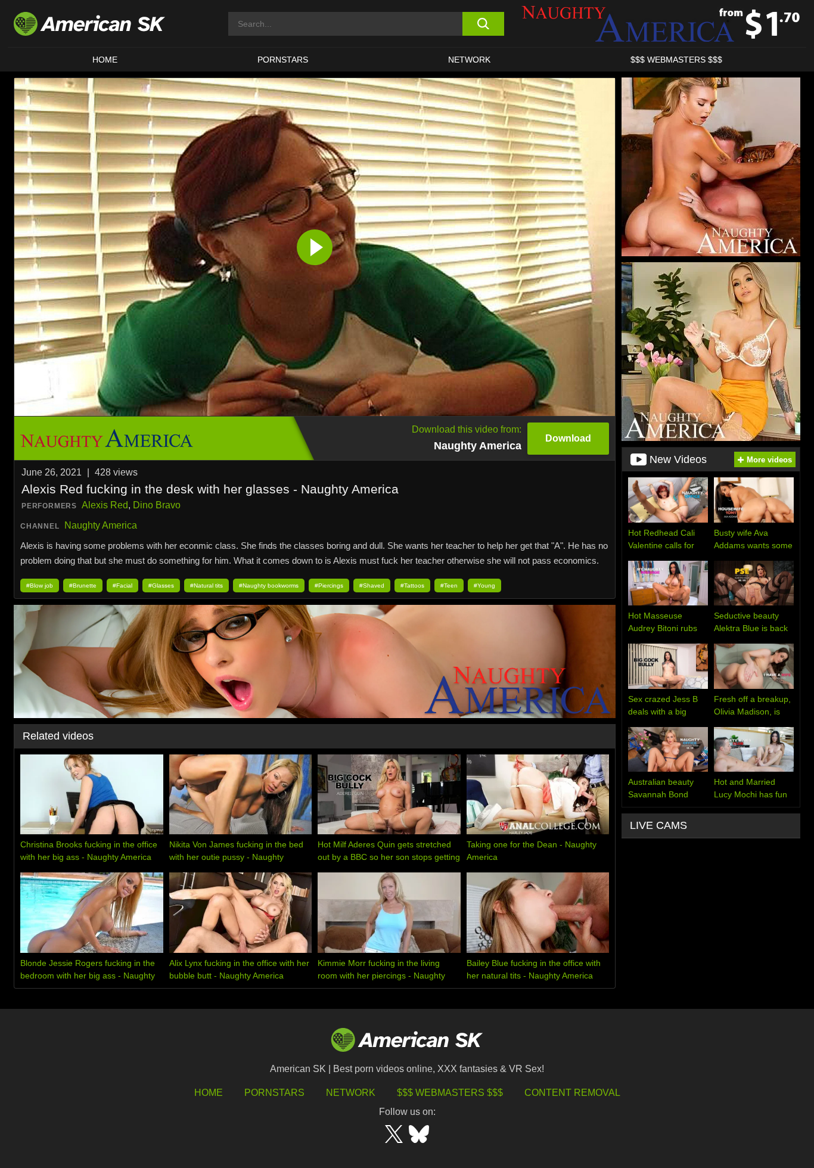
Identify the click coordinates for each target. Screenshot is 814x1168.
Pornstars (274, 1093)
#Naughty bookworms (269, 585)
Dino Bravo (157, 505)
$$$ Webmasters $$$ (450, 1093)
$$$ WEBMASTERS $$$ (676, 59)
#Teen (449, 585)
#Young (484, 585)
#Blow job (39, 585)
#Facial (122, 585)
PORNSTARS (282, 59)
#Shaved (371, 585)
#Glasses (161, 585)
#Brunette (83, 585)
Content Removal (572, 1093)
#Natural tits (206, 585)
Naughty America (100, 525)
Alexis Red (105, 505)
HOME (104, 59)
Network (469, 59)
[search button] (483, 24)
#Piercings (329, 585)
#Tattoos (412, 585)
